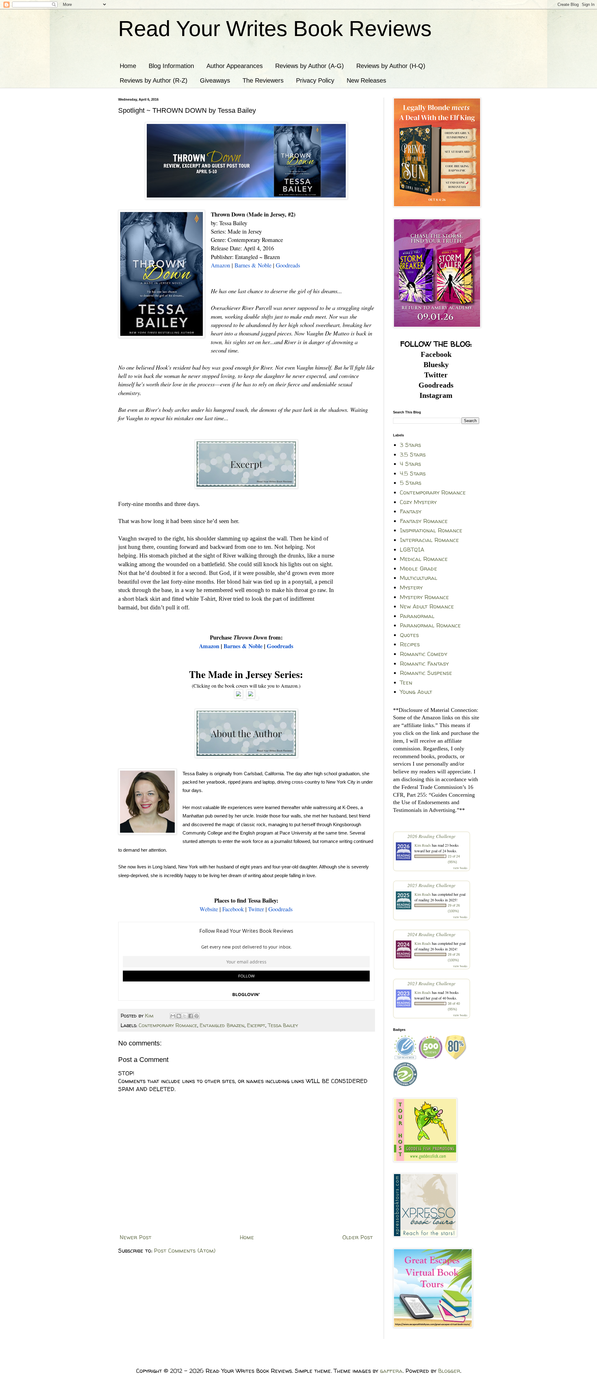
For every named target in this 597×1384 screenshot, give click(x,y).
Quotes (409, 635)
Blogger (449, 1371)
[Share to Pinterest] (196, 1016)
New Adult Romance (427, 606)
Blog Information (171, 65)
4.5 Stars (413, 473)
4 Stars (410, 464)
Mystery (411, 587)
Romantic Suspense (426, 673)
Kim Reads (422, 845)
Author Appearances (234, 65)
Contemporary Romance (168, 1025)
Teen (406, 682)
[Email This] (173, 1016)
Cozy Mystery (418, 502)
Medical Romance (424, 559)
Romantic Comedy (423, 654)
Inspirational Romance (431, 530)
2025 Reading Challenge (431, 885)
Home (128, 65)
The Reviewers (263, 80)
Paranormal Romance (430, 625)
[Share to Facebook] (190, 1016)
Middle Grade (418, 568)
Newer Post (135, 1237)
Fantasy (410, 511)
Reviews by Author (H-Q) (390, 65)
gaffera (391, 1371)
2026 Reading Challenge (431, 836)
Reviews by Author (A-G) (309, 65)
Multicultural (418, 578)
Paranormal (417, 616)
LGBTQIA (412, 549)
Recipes (410, 644)
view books (460, 868)
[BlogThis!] (179, 1016)
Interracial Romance (429, 540)
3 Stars (410, 445)
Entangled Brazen (222, 1025)
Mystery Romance (424, 597)
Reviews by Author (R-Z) (153, 80)
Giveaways (215, 80)
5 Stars (410, 483)
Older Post (357, 1237)
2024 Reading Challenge (431, 934)
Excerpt (256, 1025)
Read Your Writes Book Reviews (275, 28)
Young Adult (416, 692)
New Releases (366, 80)
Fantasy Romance (424, 521)
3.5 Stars (413, 454)
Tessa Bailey (283, 1025)
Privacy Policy (315, 80)
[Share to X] (185, 1016)
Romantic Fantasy (424, 663)
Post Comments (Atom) (184, 1250)
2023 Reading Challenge (431, 983)
